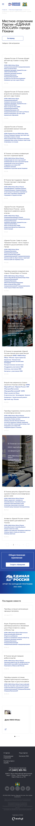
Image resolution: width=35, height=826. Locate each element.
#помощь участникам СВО (12, 369)
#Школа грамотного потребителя (13, 500)
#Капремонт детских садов (11, 80)
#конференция (21, 467)
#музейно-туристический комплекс (19, 686)
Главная (4, 9)
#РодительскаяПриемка (11, 636)
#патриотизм (16, 359)
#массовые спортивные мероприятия (14, 193)
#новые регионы (15, 419)
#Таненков (18, 427)
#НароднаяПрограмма (10, 75)
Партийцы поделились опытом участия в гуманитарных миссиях (17, 412)
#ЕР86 (6, 65)
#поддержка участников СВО (12, 165)
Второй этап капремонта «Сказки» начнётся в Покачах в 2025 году (15, 383)
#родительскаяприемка (10, 637)
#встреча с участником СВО (13, 371)
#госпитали (7, 422)
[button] (14, 736)
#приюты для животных (10, 530)
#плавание (22, 326)
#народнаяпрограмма (24, 67)
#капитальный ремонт (19, 397)
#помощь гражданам (22, 422)
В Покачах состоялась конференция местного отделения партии (16, 154)
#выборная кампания (10, 166)
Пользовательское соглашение (17, 802)
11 (23, 545)
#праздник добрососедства (11, 662)
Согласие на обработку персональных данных (17, 809)
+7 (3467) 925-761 (17, 770)
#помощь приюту (9, 532)
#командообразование (10, 417)
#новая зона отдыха (17, 287)
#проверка (7, 503)
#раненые (13, 422)
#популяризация (12, 333)
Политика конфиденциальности (17, 804)
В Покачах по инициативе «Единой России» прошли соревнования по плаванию (17, 311)
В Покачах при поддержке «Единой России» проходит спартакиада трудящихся (16, 182)
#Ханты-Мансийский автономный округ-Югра (16, 277)
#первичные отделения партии (12, 168)
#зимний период (8, 507)
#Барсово (7, 686)
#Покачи (21, 80)
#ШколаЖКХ (7, 664)
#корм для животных (19, 532)
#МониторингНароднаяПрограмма (13, 282)
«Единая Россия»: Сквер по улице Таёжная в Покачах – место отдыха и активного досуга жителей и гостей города (16, 244)
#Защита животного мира (11, 528)
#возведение (20, 395)
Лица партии (23, 753)
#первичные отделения (14, 470)
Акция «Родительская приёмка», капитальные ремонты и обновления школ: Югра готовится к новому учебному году (16, 627)
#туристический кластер (11, 687)
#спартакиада (8, 192)
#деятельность (12, 467)
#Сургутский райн (24, 684)
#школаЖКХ (14, 664)
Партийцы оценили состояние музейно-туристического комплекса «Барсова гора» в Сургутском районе (16, 679)
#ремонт (27, 395)
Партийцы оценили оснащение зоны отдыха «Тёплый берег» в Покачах (16, 272)
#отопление (7, 505)
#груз (28, 424)
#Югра (17, 65)
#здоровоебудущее (21, 190)
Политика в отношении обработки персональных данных (17, 806)
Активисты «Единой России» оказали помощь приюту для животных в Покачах (16, 521)
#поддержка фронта (9, 427)
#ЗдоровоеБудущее (9, 190)
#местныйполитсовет (14, 468)
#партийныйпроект (9, 188)
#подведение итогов (9, 163)
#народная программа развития (13, 73)
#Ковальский (15, 665)
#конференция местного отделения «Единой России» (16, 460)
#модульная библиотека (11, 227)
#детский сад (20, 111)
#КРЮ (18, 106)
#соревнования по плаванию (16, 328)
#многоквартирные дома (17, 503)
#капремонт (22, 78)
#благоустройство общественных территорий (16, 258)
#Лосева (22, 665)
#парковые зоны (19, 259)
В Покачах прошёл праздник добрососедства (14, 657)
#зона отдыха (8, 287)
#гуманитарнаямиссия (23, 417)
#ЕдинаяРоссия (9, 387)
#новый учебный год (23, 637)
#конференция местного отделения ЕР (15, 160)
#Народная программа (23, 138)
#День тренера (12, 335)
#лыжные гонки (22, 140)
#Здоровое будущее (14, 135)
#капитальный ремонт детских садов (14, 113)
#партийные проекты (10, 137)
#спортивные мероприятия (19, 192)
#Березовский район (9, 634)
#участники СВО (8, 424)
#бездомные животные (24, 530)
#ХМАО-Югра (11, 65)
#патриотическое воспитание (14, 365)
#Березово (19, 634)
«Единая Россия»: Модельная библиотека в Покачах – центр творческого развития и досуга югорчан (14, 210)
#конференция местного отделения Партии (16, 161)
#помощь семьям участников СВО (17, 474)
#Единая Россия (12, 133)
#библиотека (21, 227)
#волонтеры (7, 419)
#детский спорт (25, 135)
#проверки (16, 507)
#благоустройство (9, 259)
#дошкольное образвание (11, 115)
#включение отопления (17, 505)
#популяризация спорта (14, 331)
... (19, 545)
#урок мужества (20, 357)
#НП (18, 110)
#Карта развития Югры (10, 68)
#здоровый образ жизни (10, 140)
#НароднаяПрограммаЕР (11, 76)
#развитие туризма (23, 687)
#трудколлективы (17, 195)
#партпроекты (8, 665)
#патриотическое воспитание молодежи (14, 362)
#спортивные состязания (11, 142)
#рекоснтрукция (8, 229)
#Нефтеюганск (23, 632)
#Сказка (16, 399)
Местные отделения (15, 9)
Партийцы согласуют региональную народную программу (16, 610)
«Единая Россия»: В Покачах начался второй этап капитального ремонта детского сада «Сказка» (16, 94)
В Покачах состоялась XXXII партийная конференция (17, 447)
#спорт (28, 140)
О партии (7, 753)
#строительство (9, 395)
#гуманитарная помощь (20, 424)
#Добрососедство (25, 662)
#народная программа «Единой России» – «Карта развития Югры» (15, 71)
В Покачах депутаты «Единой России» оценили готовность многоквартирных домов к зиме (17, 494)
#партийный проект (20, 502)
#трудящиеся (8, 195)
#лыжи (18, 137)
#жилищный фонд (24, 507)
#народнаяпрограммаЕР (11, 67)
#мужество (7, 359)
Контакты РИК (24, 756)
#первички (24, 168)
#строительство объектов (11, 78)
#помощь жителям (9, 420)
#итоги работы (20, 163)
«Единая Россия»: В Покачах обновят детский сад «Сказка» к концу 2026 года (16, 61)
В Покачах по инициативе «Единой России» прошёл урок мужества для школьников (16, 353)
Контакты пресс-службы (9, 762)
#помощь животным (9, 533)
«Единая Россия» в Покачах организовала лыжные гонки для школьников (15, 129)
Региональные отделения (8, 757)
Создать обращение (17, 564)
